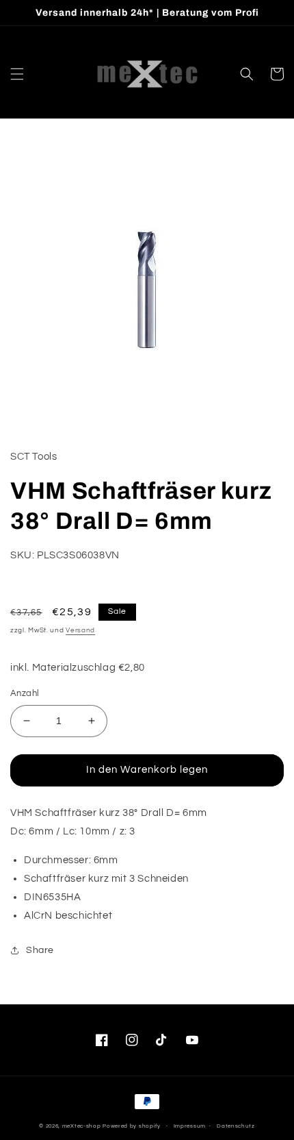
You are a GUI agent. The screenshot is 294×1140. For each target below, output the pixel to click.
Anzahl (24, 693)
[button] (17, 74)
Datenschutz (236, 1126)
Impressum (190, 1126)
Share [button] (40, 950)
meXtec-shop (81, 1126)
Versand (80, 630)
